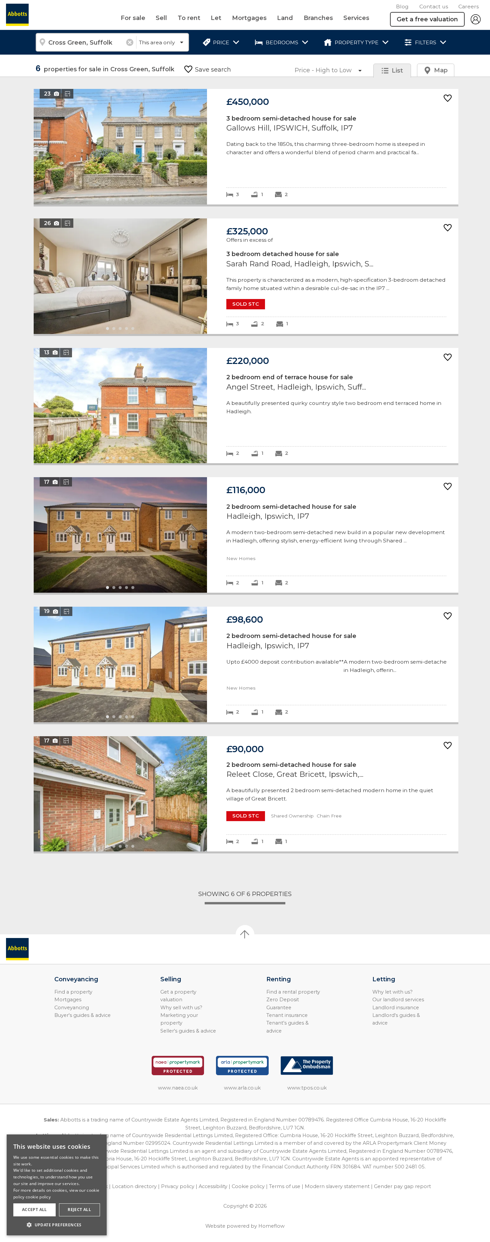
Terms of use (284, 1186)
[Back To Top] (245, 934)
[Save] (448, 98)
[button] (56, 1225)
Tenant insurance (287, 1015)
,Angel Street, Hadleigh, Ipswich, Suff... (246, 406)
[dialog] (57, 1184)
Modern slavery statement (337, 1186)
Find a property (73, 992)
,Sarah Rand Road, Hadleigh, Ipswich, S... (246, 276)
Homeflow (271, 1226)
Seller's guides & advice (188, 1031)
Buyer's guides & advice (82, 1015)
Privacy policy (177, 1186)
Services (356, 18)
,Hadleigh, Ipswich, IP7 (246, 535)
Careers (468, 6)
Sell (161, 18)
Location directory (134, 1186)
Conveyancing (71, 1008)
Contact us (433, 6)
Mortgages (249, 18)
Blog (402, 6)
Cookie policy (248, 1186)
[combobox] (86, 42)
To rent (189, 18)
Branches (318, 18)
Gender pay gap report (402, 1186)
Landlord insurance (395, 1008)
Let (216, 18)
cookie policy (38, 1197)
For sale (133, 18)
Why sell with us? (181, 1008)
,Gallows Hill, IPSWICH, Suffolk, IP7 (246, 146)
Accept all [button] (34, 1209)
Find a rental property (293, 992)
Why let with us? (392, 992)
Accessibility (213, 1186)
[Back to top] (43, 949)
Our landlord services (398, 1000)
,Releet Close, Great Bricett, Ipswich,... (246, 794)
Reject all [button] (79, 1209)
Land (285, 18)
